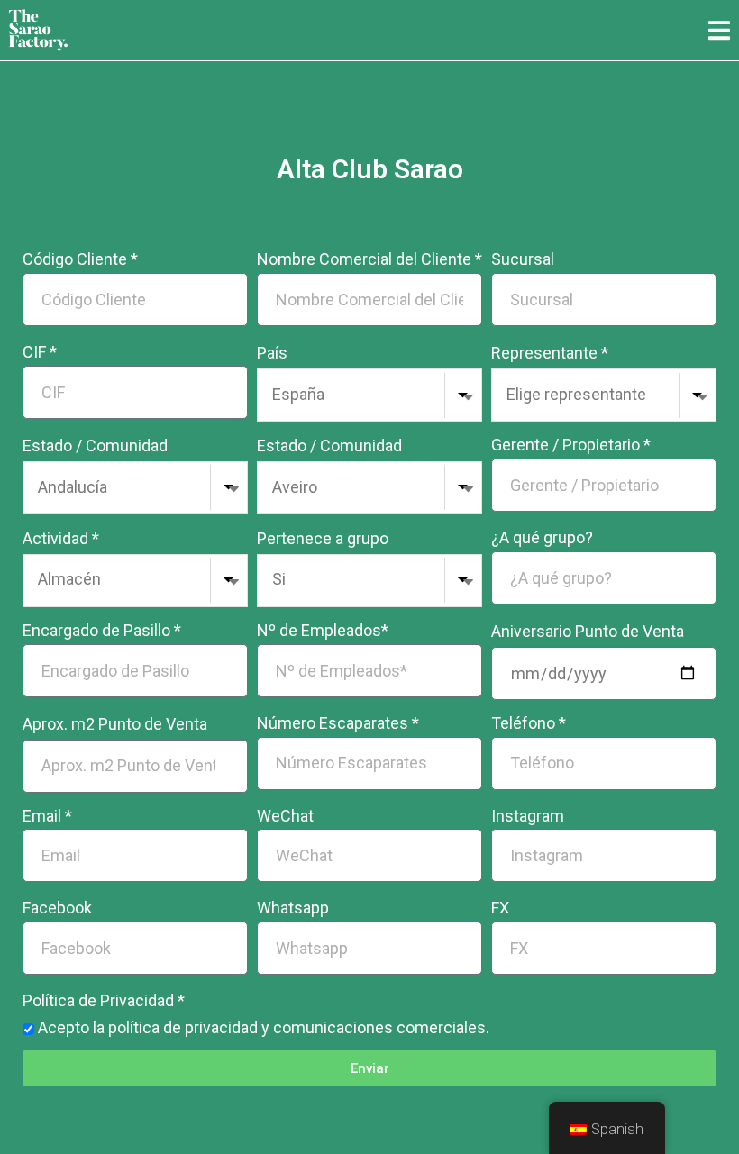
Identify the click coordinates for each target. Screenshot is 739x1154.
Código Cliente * (80, 259)
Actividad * (61, 538)
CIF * (40, 351)
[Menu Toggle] (719, 30)
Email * (47, 815)
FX (500, 907)
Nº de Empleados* (322, 630)
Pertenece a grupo (322, 538)
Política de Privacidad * (104, 1000)
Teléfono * (528, 722)
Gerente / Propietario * (571, 444)
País (272, 352)
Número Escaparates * (338, 722)
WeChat (285, 815)
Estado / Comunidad (95, 445)
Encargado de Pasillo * (102, 630)
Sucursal (522, 259)
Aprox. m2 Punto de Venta (115, 723)
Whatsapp (293, 907)
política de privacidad (183, 1027)
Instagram (527, 815)
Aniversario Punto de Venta (587, 631)
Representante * (549, 352)
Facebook (57, 907)
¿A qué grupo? (542, 537)
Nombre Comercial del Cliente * (369, 259)
